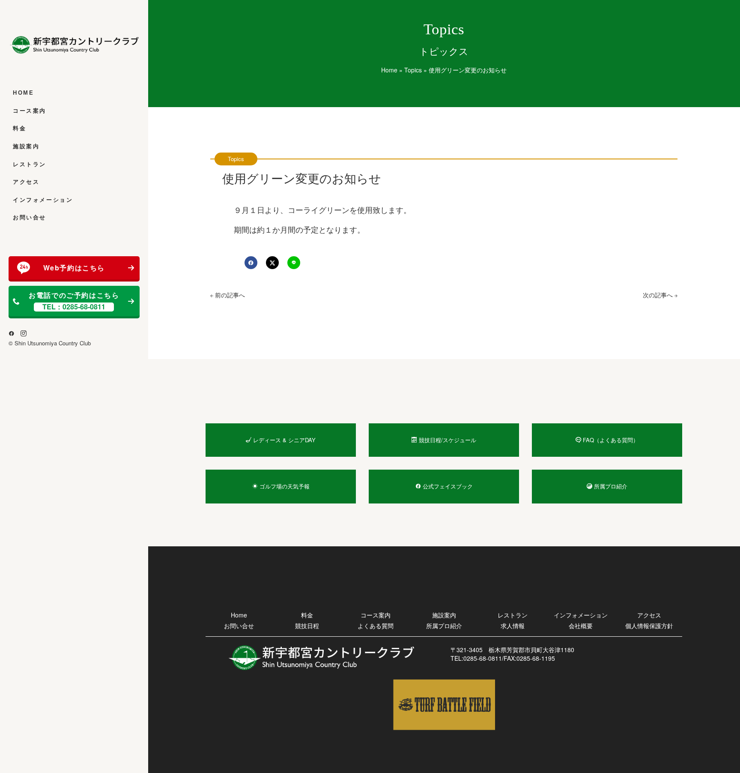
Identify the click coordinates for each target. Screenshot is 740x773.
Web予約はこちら (74, 268)
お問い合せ (29, 217)
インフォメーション (43, 200)
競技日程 (307, 625)
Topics (413, 70)
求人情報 (513, 625)
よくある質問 (376, 625)
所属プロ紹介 (444, 625)
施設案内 (26, 146)
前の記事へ (229, 295)
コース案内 (29, 111)
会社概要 (581, 625)
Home (23, 93)
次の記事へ (658, 295)
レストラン (29, 164)
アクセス (26, 182)
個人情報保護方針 (649, 625)
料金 (19, 128)
